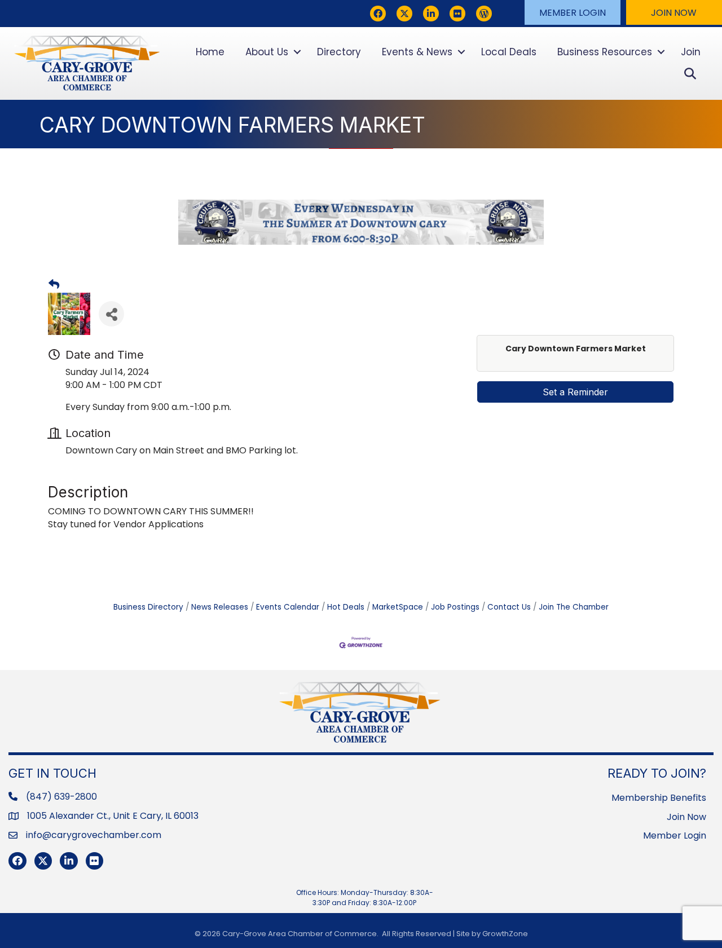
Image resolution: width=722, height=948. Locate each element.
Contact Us (509, 607)
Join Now (686, 816)
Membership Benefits (658, 797)
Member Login (674, 835)
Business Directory (148, 607)
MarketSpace (397, 607)
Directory (339, 52)
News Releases (219, 607)
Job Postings (455, 607)
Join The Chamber (574, 607)
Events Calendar (287, 607)
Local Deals (508, 52)
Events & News (417, 52)
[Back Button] (54, 285)
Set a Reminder (575, 392)
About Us (266, 52)
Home (210, 52)
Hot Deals (345, 607)
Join (691, 52)
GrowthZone (505, 933)
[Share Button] (111, 314)
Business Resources (604, 52)
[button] (572, 12)
